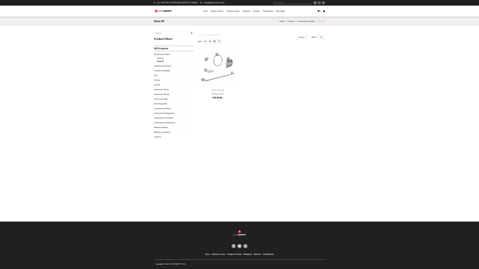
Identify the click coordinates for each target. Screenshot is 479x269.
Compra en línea (234, 254)
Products (291, 21)
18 (320, 37)
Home (282, 21)
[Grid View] (210, 41)
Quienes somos (218, 254)
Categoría (247, 254)
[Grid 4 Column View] (214, 41)
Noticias (257, 254)
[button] (302, 37)
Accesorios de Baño (306, 21)
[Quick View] (202, 93)
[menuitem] (205, 11)
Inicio (207, 254)
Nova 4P (321, 21)
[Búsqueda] (274, 2)
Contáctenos (268, 254)
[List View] (219, 41)
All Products (161, 48)
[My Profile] (324, 11)
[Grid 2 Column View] (205, 41)
